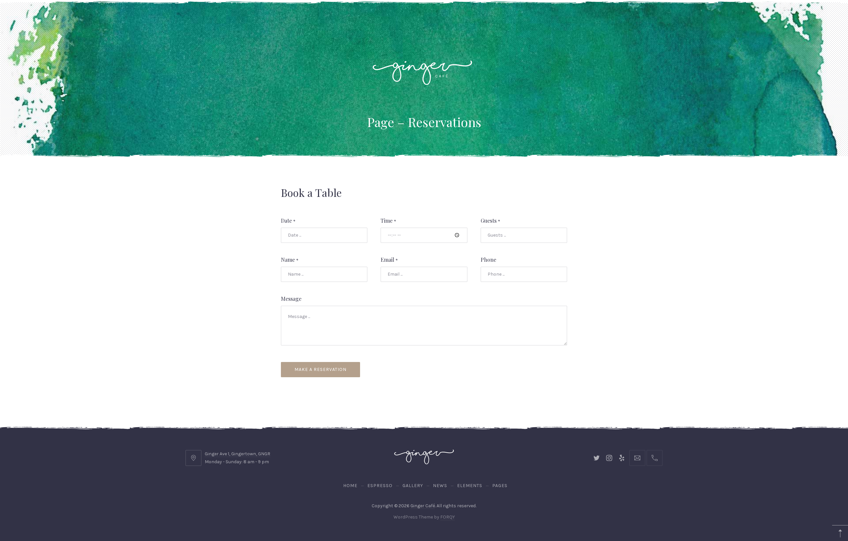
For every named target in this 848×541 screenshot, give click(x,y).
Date (288, 220)
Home (350, 485)
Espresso (380, 485)
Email (389, 259)
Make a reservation (320, 369)
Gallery (412, 485)
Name (289, 259)
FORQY (447, 517)
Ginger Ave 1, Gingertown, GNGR (237, 454)
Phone (488, 259)
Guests (490, 220)
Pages (499, 485)
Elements (469, 485)
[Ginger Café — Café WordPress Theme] (422, 69)
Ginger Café (422, 506)
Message (291, 298)
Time (388, 220)
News (440, 485)
